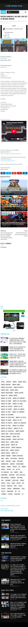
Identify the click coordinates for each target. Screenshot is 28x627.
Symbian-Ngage (16, 488)
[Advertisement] (14, 288)
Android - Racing (14, 442)
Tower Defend (10, 491)
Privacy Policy (4, 509)
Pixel (2, 480)
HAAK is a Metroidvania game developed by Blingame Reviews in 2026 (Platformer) (13, 223)
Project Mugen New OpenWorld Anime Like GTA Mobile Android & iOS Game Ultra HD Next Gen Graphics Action (18, 527)
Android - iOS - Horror (6, 409)
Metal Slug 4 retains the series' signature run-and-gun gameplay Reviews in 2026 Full (14, 206)
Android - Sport (4, 450)
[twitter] (13, 1)
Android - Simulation (16, 447)
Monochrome (4, 475)
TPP (15, 491)
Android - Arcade (16, 384)
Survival (9, 488)
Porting (3, 483)
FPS (19, 466)
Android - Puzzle (5, 442)
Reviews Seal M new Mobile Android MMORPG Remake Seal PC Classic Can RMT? (18, 537)
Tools (23, 488)
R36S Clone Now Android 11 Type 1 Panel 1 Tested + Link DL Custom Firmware (18, 615)
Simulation (9, 485)
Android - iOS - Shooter (6, 423)
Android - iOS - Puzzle (21, 417)
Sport (15, 485)
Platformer (8, 23)
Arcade (7, 458)
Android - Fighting (19, 392)
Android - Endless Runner (7, 392)
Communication (4, 464)
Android (14, 381)
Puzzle (8, 483)
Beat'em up (21, 458)
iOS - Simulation (5, 472)
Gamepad (24, 466)
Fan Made (3, 466)
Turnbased (3, 494)
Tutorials (10, 494)
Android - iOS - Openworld (18, 412)
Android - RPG (14, 444)
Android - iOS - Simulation (20, 423)
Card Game (8, 461)
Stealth (20, 485)
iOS (13, 469)
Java (11, 472)
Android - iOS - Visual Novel (7, 431)
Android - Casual (14, 390)
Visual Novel (17, 494)
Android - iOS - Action (6, 398)
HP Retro (9, 469)
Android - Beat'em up (18, 387)
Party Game (19, 477)
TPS (19, 491)
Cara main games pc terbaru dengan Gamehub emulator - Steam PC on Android (18, 558)
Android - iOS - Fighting (6, 406)
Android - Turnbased (6, 455)
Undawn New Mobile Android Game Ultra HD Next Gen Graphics (18, 545)
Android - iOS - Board (6, 403)
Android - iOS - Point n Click (7, 417)
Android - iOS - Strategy (18, 425)
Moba (21, 472)
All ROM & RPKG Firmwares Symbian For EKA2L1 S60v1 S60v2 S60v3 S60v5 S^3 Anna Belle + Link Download (17, 341)
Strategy (3, 488)
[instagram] (15, 1)
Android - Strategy (14, 450)
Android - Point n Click (18, 439)
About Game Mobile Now (7, 510)
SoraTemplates (13, 624)
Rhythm (18, 483)
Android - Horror (13, 395)
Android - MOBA (4, 433)
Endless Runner (19, 464)
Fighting (15, 466)
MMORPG (16, 472)
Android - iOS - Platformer (7, 414)
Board (2, 461)
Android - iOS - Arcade (6, 401)
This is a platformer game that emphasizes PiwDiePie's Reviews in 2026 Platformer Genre (13, 190)
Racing (13, 483)
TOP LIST (3, 491)
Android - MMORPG (20, 431)
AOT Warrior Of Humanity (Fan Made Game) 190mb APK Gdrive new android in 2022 (17, 371)
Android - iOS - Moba (5, 412)
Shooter (3, 485)
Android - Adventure (6, 384)
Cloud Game (20, 461)
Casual (14, 461)
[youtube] (18, 1)
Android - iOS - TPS (18, 428)
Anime (2, 458)
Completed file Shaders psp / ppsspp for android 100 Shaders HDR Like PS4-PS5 (17, 348)
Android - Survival (5, 453)
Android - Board (5, 390)
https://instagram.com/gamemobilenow (11, 153)
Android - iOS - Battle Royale (19, 401)
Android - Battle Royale (6, 387)
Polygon (22, 480)
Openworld (12, 477)
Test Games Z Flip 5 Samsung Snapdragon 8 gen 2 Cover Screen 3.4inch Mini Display (18, 595)
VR (22, 494)
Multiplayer (11, 475)
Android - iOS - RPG (17, 420)
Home (3, 12)
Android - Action (22, 381)
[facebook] (10, 1)
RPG (23, 483)
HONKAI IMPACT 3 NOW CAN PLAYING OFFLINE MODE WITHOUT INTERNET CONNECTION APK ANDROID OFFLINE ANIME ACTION (17, 363)
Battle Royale (14, 458)
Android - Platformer (6, 181)
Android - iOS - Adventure (19, 398)
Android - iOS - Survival (6, 428)
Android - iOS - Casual (18, 403)
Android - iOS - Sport (6, 425)
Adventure (8, 381)
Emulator (12, 464)
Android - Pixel (16, 436)
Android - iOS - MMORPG (19, 409)
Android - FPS (4, 395)
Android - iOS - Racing (6, 420)
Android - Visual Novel (18, 455)
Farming (9, 466)
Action (2, 381)
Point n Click (15, 480)
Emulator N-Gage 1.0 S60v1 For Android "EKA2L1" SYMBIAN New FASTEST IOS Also (17, 582)
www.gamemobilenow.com (8, 161)
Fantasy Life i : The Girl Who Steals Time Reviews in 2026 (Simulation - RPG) (17, 356)
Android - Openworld (6, 436)
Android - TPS (15, 453)
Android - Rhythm (5, 444)
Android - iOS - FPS (18, 406)
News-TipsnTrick (5, 477)
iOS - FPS (18, 469)
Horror (3, 469)
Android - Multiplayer (15, 433)
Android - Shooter (5, 447)
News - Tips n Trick (20, 475)
